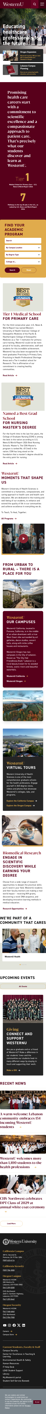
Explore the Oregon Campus (19, 805)
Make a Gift (12, 1070)
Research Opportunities (13, 908)
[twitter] (19, 1325)
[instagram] (9, 1325)
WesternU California (16, 676)
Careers (6, 1331)
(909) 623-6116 (9, 1260)
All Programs (7, 518)
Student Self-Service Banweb (16, 1380)
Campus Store (8, 1334)
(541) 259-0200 (9, 1287)
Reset (29, 270)
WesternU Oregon (15, 681)
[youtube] (5, 1325)
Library (6, 1373)
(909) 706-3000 (9, 1270)
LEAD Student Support (13, 1370)
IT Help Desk (8, 1367)
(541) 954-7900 (9, 1317)
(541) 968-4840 (9, 1311)
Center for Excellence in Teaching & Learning (19, 1355)
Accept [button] (37, 1402)
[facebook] (14, 1325)
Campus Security (10, 1350)
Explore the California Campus (20, 801)
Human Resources (11, 1363)
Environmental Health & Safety (17, 1360)
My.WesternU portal (12, 1377)
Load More (11, 1223)
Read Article (8, 375)
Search (12, 270)
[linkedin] (23, 1325)
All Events (23, 986)
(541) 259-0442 (9, 1299)
